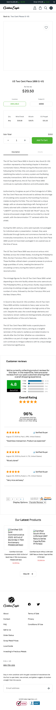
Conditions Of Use (35, 624)
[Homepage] (11, 8)
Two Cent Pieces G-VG (20, 16)
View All (26, 574)
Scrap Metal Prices (10, 641)
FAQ (5, 624)
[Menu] (51, 8)
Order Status (8, 635)
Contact (6, 619)
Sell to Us (7, 630)
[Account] (34, 8)
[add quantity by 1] (25, 140)
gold (27, 675)
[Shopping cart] (40, 8)
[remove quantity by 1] (8, 140)
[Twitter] (39, 604)
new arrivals (24, 677)
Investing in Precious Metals (14, 651)
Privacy (31, 619)
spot (13, 677)
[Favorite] (46, 27)
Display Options (20, 502)
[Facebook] (30, 604)
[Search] (45, 8)
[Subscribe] (48, 688)
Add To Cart (42, 140)
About (5, 613)
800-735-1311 (9, 665)
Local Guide (8, 646)
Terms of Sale (33, 613)
